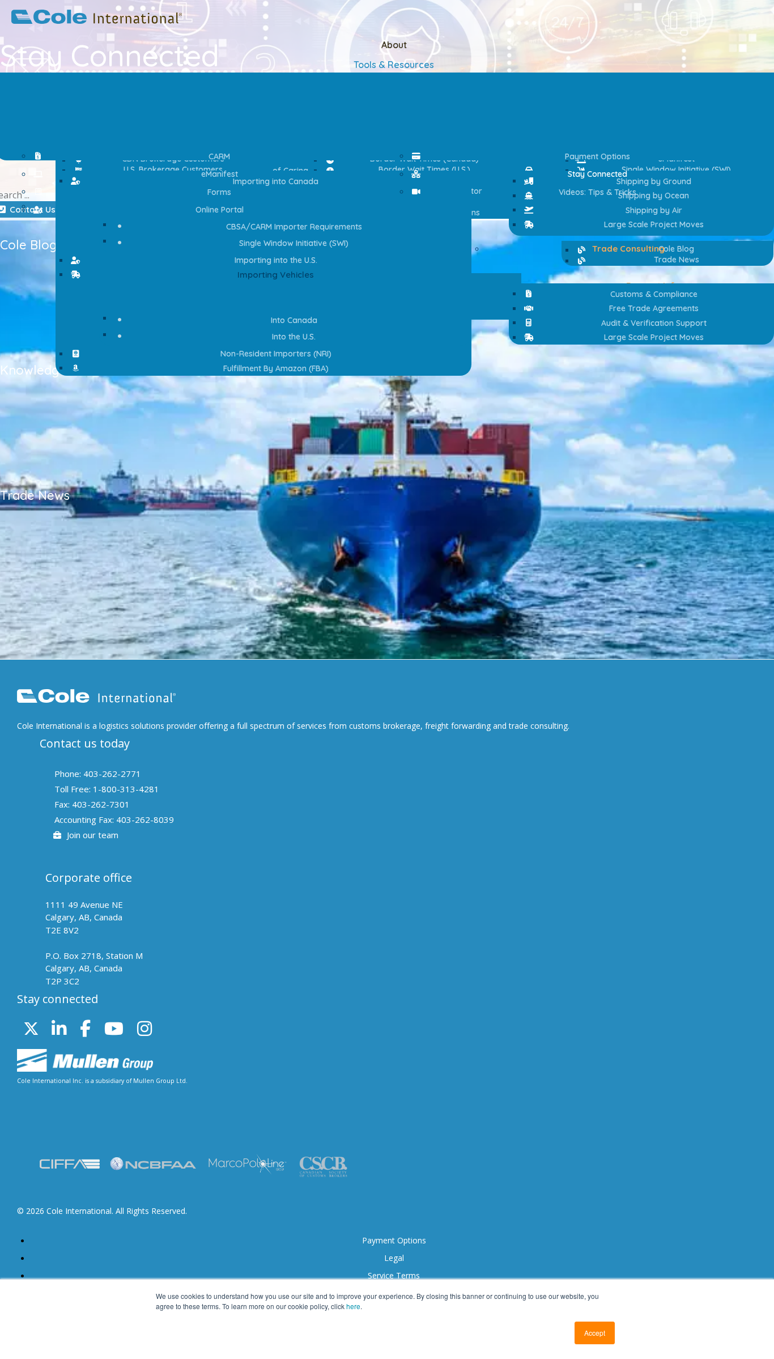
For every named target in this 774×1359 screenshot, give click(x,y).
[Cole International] (96, 20)
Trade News (35, 495)
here (353, 1306)
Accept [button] (594, 1332)
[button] (270, 275)
